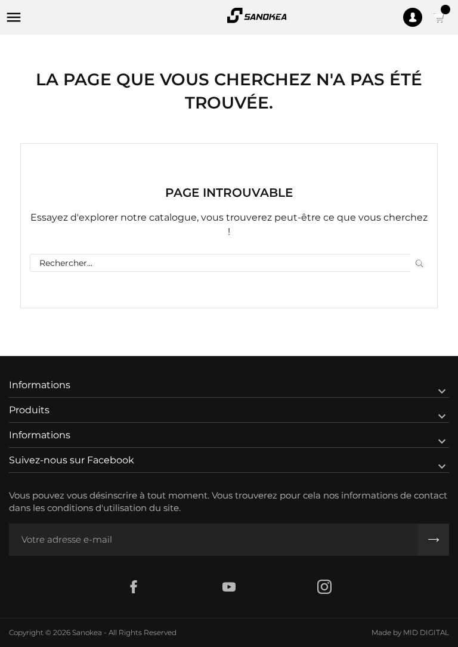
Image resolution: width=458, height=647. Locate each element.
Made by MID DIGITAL (410, 632)
